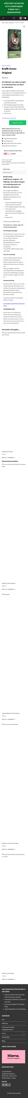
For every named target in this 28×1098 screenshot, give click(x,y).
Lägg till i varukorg (17, 123)
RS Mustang (11, 997)
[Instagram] (6, 1085)
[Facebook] (3, 1085)
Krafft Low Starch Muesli (8, 583)
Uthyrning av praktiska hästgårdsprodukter (8, 1028)
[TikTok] (9, 1085)
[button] (24, 26)
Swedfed (18, 997)
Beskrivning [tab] (6, 169)
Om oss (4, 1033)
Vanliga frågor (6, 1037)
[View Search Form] (20, 18)
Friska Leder (21, 995)
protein (7, 164)
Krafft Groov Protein (7, 452)
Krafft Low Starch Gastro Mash (10, 843)
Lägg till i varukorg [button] (8, 457)
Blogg (3, 1041)
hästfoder (14, 162)
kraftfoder (22, 162)
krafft (18, 162)
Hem (3, 1019)
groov (11, 162)
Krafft (6, 997)
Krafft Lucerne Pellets (8, 973)
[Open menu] (3, 18)
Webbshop (5, 1023)
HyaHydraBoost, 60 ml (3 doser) (11, 713)
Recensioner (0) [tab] (7, 172)
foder (8, 162)
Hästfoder (6, 66)
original (3, 164)
